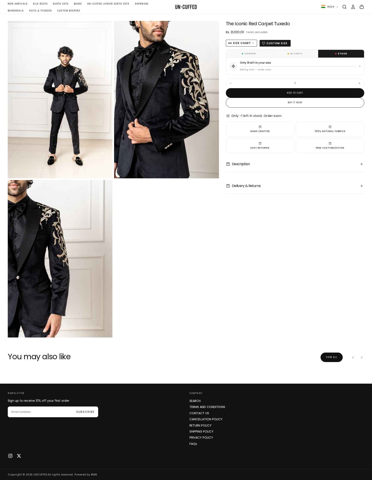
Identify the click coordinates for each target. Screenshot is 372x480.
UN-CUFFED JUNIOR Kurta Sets (108, 3)
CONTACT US (199, 413)
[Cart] (361, 6)
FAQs (193, 444)
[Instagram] (10, 455)
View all (331, 357)
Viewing (250, 53)
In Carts (296, 53)
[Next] (361, 357)
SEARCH (195, 401)
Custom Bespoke (68, 10)
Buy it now (295, 102)
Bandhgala (16, 10)
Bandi (78, 3)
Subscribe (85, 412)
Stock (342, 53)
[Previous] (353, 357)
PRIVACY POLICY (201, 437)
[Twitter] (19, 455)
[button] (344, 6)
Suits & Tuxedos (40, 10)
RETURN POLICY (200, 425)
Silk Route (40, 3)
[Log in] (353, 6)
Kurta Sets (61, 3)
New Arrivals (18, 3)
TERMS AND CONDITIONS (207, 407)
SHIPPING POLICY (201, 431)
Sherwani (142, 3)
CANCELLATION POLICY (206, 419)
